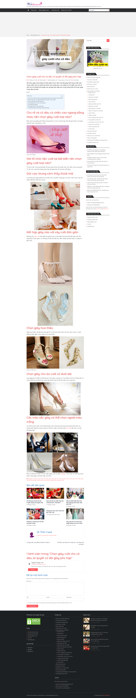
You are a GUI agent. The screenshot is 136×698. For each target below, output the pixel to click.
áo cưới (68, 428)
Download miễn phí (92, 219)
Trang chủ (34, 10)
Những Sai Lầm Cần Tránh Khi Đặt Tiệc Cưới (55, 511)
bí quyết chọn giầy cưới (34, 478)
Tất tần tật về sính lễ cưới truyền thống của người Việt (35, 501)
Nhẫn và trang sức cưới (94, 110)
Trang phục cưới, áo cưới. (64, 80)
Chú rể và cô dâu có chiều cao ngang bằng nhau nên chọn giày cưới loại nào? (45, 98)
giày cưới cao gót (67, 478)
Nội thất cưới (90, 133)
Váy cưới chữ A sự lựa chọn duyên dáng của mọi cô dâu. (74, 522)
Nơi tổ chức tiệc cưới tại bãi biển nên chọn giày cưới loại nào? (42, 99)
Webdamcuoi (90, 226)
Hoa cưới (90, 101)
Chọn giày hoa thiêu (33, 104)
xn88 (88, 182)
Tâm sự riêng (90, 138)
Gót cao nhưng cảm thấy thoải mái (36, 101)
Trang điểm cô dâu (93, 119)
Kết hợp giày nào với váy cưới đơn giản (37, 102)
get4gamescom (91, 175)
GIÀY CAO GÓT (44, 478)
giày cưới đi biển (45, 480)
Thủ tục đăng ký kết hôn (94, 117)
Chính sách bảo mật (92, 217)
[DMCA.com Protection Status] (34, 624)
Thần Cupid (43, 80)
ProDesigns (106, 695)
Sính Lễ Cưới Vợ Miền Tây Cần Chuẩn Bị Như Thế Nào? (55, 501)
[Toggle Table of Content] (61, 96)
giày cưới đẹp (37, 480)
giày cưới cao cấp (58, 478)
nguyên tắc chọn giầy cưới (57, 480)
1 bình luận (76, 80)
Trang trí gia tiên (93, 124)
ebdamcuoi (106, 208)
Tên (28, 597)
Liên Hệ (98, 208)
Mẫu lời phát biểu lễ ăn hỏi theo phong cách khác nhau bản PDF (74, 502)
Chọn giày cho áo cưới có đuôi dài (36, 106)
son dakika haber (91, 178)
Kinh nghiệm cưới (44, 10)
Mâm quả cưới (92, 106)
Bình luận (33, 569)
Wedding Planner (92, 142)
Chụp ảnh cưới (92, 97)
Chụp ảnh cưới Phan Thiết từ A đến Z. (39, 542)
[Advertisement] (68, 24)
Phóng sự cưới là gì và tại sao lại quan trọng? (35, 522)
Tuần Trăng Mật (92, 126)
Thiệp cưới (91, 115)
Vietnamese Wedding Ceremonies (96, 140)
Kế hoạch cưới (55, 10)
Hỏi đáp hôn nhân (92, 82)
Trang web (68, 597)
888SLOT (89, 186)
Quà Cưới (90, 113)
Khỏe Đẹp (89, 86)
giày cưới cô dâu (76, 478)
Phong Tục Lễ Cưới (66, 10)
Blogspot (30, 647)
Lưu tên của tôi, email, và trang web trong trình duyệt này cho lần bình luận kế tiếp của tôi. (50, 602)
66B (88, 190)
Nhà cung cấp (90, 131)
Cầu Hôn (90, 95)
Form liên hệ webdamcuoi (63, 688)
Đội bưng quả (91, 99)
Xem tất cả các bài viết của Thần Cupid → (47, 535)
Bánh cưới (91, 92)
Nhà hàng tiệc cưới (93, 108)
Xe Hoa (90, 129)
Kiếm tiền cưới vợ (91, 88)
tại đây (63, 474)
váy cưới (37, 236)
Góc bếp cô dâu (91, 79)
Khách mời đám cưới (93, 104)
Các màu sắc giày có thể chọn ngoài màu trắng (38, 107)
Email (48, 597)
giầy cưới (51, 478)
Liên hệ (89, 224)
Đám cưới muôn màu (92, 77)
